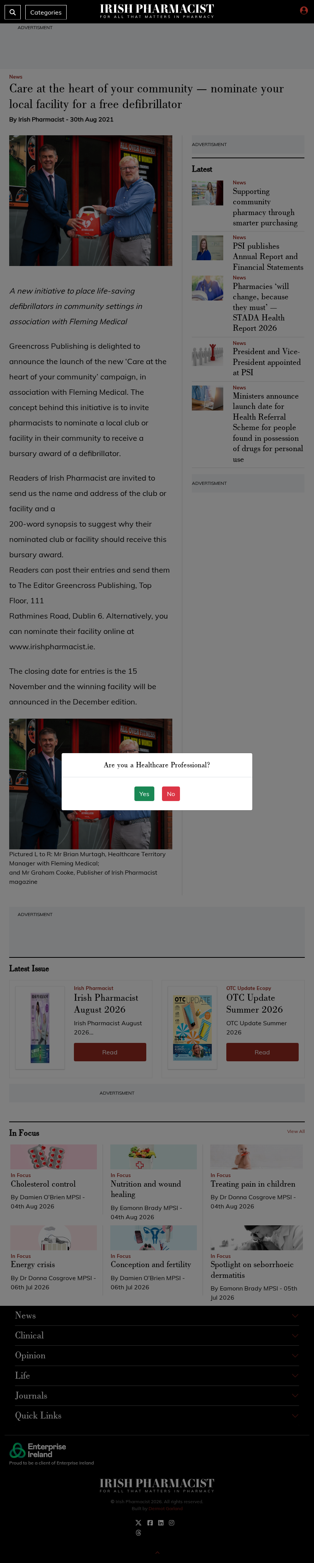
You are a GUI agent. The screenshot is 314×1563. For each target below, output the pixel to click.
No (171, 794)
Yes (144, 794)
